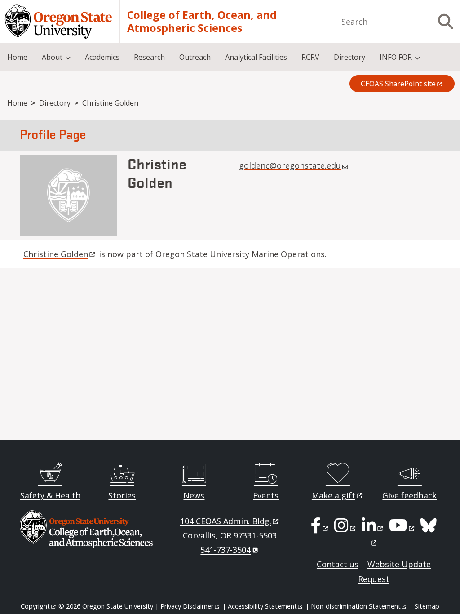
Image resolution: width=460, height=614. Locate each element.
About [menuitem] (52, 57)
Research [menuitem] (149, 57)
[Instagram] (345, 528)
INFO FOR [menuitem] (396, 57)
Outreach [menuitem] (195, 57)
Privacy (186, 606)
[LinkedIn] (373, 528)
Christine (55, 254)
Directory (55, 103)
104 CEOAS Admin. (225, 521)
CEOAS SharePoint (398, 84)
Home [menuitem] (17, 57)
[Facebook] (320, 528)
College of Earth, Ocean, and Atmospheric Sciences (202, 22)
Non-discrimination (356, 606)
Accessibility (262, 606)
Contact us (337, 564)
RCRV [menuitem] (310, 57)
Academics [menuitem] (102, 57)
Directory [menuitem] (349, 57)
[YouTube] (402, 528)
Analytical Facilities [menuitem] (256, 57)
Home (17, 103)
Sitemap (427, 606)
